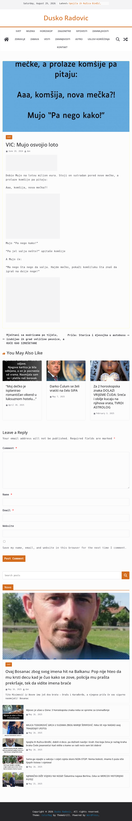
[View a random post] (125, 39)
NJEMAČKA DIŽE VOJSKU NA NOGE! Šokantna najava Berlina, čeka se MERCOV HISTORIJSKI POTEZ (74, 777)
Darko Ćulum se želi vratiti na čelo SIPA (64, 388)
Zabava (34, 39)
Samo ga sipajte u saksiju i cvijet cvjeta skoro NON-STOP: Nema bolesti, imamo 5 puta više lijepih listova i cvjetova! (75, 760)
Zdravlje (20, 39)
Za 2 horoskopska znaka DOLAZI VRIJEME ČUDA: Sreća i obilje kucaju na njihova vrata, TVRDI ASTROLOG (110, 396)
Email (8, 510)
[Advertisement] (31, 163)
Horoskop (46, 31)
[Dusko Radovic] (6, 39)
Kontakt (62, 47)
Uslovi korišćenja (99, 39)
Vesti (47, 39)
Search (125, 575)
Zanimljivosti (100, 31)
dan (28, 151)
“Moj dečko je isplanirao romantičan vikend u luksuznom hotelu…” (21, 392)
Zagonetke (64, 31)
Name (7, 494)
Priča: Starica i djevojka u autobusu (97, 335)
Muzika (30, 31)
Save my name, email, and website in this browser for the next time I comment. (65, 547)
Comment (10, 448)
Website (8, 526)
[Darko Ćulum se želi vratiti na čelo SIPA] (66, 362)
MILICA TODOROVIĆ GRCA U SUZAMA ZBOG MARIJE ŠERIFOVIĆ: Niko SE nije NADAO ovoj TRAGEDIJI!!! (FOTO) (73, 726)
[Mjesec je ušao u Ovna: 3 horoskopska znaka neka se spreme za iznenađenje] (13, 712)
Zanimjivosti (62, 39)
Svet (18, 31)
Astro (79, 39)
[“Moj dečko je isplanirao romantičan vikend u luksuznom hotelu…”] (22, 362)
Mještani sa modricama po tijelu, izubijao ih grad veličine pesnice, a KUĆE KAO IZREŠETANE (35, 339)
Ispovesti (81, 31)
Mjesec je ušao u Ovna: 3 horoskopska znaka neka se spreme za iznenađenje (67, 710)
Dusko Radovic (66, 17)
